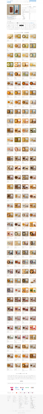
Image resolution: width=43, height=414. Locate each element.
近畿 (15, 383)
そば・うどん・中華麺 (30, 375)
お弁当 (13, 375)
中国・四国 (18, 383)
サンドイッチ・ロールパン (20, 375)
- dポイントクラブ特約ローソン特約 (33, 406)
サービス (8, 399)
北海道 (9, 383)
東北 (10, 383)
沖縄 (22, 383)
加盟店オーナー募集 (26, 403)
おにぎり (9, 375)
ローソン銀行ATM (14, 397)
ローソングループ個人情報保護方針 (33, 397)
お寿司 (11, 375)
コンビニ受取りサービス (21, 397)
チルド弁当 (16, 375)
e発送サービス (14, 401)
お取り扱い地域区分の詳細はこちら (10, 17)
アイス (34, 375)
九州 (20, 383)
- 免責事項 (31, 399)
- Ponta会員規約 (31, 403)
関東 (12, 383)
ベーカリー (25, 375)
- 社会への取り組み (26, 399)
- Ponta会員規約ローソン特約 (32, 404)
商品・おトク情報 (10, 3)
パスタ (27, 375)
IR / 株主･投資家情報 (26, 397)
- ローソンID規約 (31, 401)
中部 (14, 383)
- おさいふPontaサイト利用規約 (32, 408)
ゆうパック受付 (14, 399)
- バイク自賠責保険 (20, 405)
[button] (41, 412)
